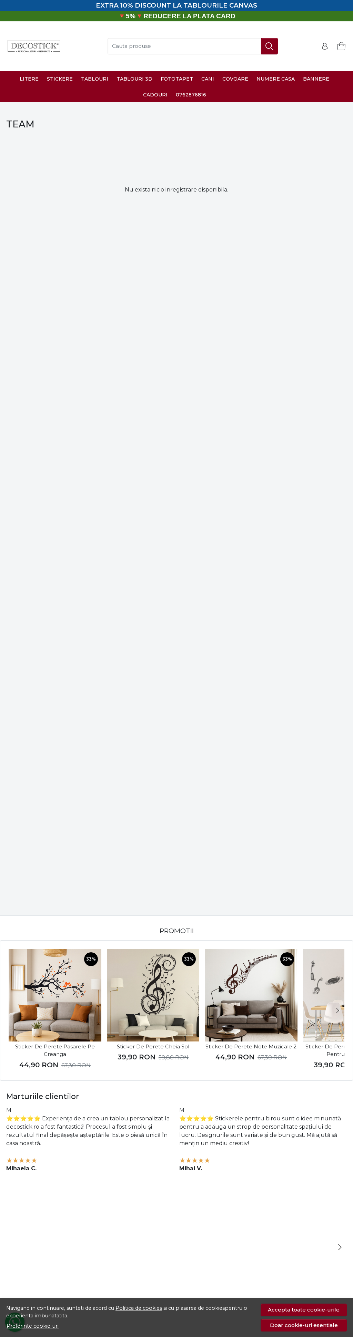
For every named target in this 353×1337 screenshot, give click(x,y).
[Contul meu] (325, 46)
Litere (29, 79)
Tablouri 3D (134, 79)
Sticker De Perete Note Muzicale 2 (250, 1046)
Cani (207, 79)
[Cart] (341, 46)
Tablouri (94, 79)
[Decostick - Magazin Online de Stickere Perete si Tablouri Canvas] (34, 46)
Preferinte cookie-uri (33, 1326)
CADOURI (155, 95)
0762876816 (191, 95)
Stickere (60, 79)
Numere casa (275, 79)
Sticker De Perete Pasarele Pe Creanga (55, 1050)
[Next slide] (337, 1010)
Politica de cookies (138, 1308)
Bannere (316, 79)
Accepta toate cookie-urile (304, 1309)
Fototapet (177, 79)
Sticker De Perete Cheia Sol (153, 1046)
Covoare (235, 79)
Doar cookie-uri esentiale (304, 1325)
